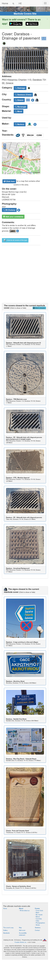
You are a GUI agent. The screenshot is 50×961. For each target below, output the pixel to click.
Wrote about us (24, 910)
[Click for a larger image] (25, 60)
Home (5, 3)
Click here (10, 181)
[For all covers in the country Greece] (44, 38)
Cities (37, 921)
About (21, 908)
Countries (39, 919)
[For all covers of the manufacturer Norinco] (29, 124)
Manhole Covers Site (25, 13)
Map (20, 927)
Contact (37, 930)
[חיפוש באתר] (13, 3)
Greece (20, 100)
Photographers (40, 923)
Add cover (22, 930)
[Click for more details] (25, 326)
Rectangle (21, 106)
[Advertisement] (25, 271)
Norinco (20, 124)
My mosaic (39, 915)
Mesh (37, 912)
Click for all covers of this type (16, 240)
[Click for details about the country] (32, 99)
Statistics (38, 927)
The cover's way (8, 927)
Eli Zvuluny (10, 210)
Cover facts (39, 910)
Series (38, 925)
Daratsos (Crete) (24, 94)
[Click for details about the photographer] (18, 209)
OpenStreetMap (27, 172)
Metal (19, 111)
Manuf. (38, 917)
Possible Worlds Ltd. (21, 942)
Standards (6, 933)
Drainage (21, 88)
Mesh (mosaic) (40, 308)
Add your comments (14, 216)
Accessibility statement (23, 934)
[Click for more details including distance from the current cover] (17, 231)
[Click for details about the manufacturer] (35, 124)
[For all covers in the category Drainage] (4, 43)
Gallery (5, 930)
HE (20, 3)
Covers (37, 908)
